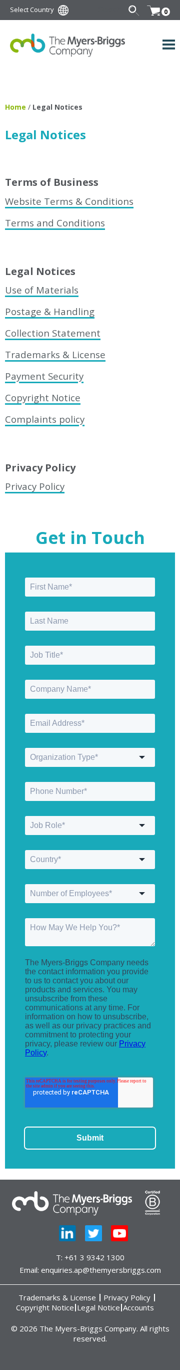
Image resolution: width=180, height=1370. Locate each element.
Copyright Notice (42, 397)
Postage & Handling (49, 311)
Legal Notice (98, 1307)
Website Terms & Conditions (69, 201)
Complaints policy (44, 419)
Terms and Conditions (55, 222)
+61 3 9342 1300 (94, 1257)
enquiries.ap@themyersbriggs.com (101, 1270)
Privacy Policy (34, 486)
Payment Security (44, 376)
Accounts (138, 1307)
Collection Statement (52, 333)
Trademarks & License (55, 354)
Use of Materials (41, 290)
